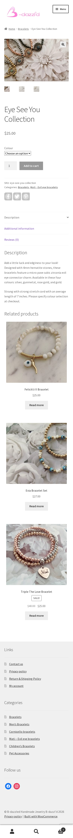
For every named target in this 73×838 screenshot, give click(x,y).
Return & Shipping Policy (25, 679)
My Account (12, 831)
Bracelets (23, 29)
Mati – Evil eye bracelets (24, 739)
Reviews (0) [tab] (11, 239)
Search (36, 831)
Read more (36, 405)
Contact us (16, 664)
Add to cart (31, 166)
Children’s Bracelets (22, 746)
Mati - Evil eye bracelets (44, 187)
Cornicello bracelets (22, 731)
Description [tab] (11, 217)
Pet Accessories (19, 753)
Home (12, 29)
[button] (63, 44)
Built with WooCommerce (40, 816)
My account (16, 686)
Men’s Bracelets (19, 724)
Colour (8, 148)
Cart (56, 828)
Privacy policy (18, 671)
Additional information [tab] (19, 228)
